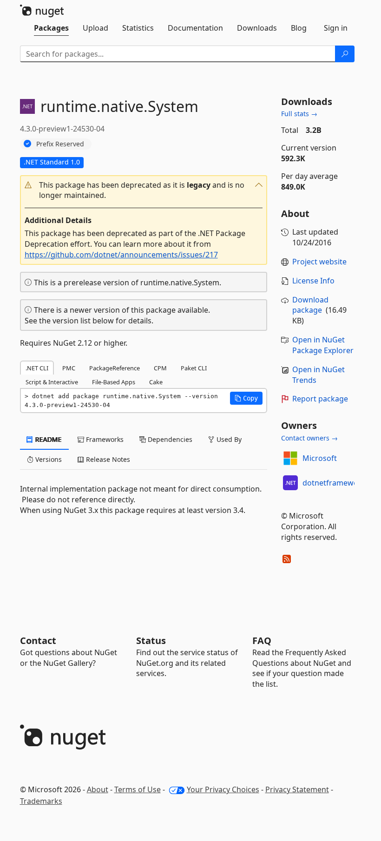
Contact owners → (309, 438)
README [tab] (47, 439)
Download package (310, 305)
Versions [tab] (47, 459)
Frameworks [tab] (104, 439)
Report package (320, 399)
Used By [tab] (228, 439)
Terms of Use (137, 789)
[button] (144, 190)
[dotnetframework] (290, 482)
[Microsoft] (290, 458)
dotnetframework (334, 483)
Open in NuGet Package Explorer (323, 345)
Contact (38, 640)
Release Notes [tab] (107, 459)
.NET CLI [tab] (37, 368)
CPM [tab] (160, 368)
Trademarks (41, 801)
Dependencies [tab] (169, 439)
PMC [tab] (68, 368)
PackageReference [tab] (114, 368)
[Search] (345, 54)
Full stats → (299, 113)
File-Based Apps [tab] (113, 382)
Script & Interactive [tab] (52, 382)
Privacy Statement (297, 789)
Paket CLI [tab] (194, 368)
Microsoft (319, 458)
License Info (313, 281)
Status (151, 640)
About (97, 789)
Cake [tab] (156, 382)
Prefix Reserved (60, 143)
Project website (319, 261)
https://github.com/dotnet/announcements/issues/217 (121, 255)
